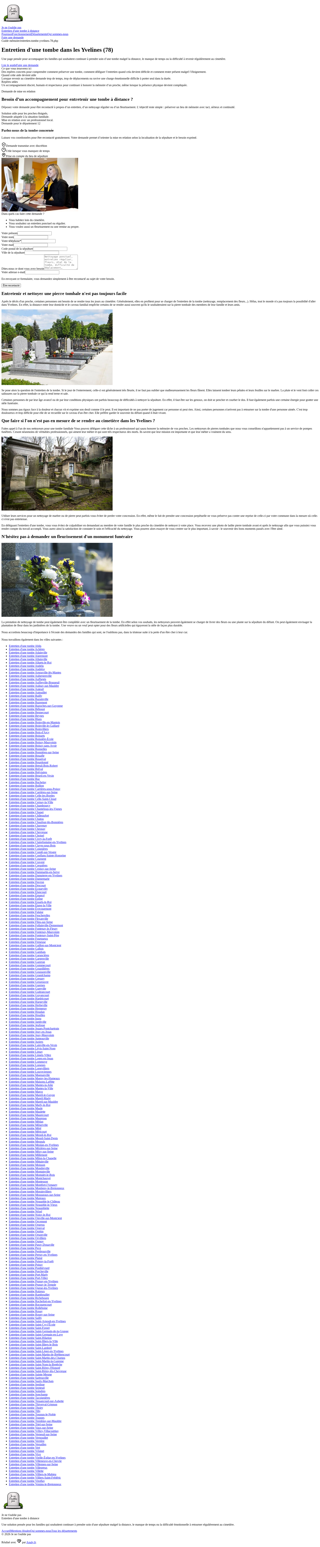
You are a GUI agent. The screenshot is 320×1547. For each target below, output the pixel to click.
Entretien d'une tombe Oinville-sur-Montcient (35, 1218)
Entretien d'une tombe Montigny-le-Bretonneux (36, 1188)
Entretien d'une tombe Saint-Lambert (30, 1347)
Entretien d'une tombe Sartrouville (29, 1377)
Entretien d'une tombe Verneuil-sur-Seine (33, 1434)
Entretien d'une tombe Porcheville (28, 1271)
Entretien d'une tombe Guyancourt (29, 995)
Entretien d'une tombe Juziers (26, 1041)
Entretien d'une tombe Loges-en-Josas (31, 1058)
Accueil (6, 1530)
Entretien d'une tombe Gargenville (29, 958)
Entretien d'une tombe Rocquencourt (30, 1304)
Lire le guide (8, 65)
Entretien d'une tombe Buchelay (27, 782)
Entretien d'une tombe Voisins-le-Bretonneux (35, 1484)
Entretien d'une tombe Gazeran (27, 962)
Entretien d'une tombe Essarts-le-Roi (30, 902)
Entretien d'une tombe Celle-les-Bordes (32, 795)
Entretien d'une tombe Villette (26, 1471)
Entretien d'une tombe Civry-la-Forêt (30, 838)
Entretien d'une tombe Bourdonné (28, 762)
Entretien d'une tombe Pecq (25, 1248)
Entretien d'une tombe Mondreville (29, 1168)
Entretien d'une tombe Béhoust (27, 709)
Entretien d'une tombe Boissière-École (31, 739)
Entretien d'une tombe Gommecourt (30, 965)
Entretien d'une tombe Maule (26, 1108)
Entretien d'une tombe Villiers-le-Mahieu (32, 1474)
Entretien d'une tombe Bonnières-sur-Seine (34, 752)
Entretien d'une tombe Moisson (27, 1164)
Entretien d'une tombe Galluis (26, 948)
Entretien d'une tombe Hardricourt (29, 998)
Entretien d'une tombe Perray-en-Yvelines (33, 1254)
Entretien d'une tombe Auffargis (27, 679)
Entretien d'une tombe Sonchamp (28, 1394)
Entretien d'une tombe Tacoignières (29, 1397)
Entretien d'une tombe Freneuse (27, 942)
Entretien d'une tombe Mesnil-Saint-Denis (33, 1138)
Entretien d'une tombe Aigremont (28, 655)
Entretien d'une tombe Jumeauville (29, 1038)
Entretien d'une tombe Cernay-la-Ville (31, 802)
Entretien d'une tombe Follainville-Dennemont (36, 925)
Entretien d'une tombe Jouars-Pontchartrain (34, 1028)
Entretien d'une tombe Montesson (28, 1181)
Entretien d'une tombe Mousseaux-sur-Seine (34, 1194)
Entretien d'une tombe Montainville (29, 1171)
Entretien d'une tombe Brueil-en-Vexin (31, 775)
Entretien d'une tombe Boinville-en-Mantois (34, 722)
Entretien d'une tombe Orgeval (27, 1228)
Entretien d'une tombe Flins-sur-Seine (31, 922)
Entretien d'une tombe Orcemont (28, 1221)
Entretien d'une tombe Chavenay (28, 825)
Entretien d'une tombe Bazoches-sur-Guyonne (36, 705)
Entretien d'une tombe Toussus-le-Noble (32, 1414)
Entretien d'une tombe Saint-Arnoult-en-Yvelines (37, 1321)
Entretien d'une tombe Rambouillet (29, 1294)
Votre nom (7, 237)
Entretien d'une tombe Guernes (27, 985)
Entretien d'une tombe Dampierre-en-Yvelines (35, 875)
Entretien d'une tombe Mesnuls (27, 1141)
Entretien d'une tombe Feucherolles (29, 915)
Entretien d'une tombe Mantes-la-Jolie (31, 1085)
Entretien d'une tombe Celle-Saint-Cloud (32, 798)
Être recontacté (11, 285)
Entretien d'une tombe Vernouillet (28, 1437)
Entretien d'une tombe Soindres (27, 1391)
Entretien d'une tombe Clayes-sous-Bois (32, 845)
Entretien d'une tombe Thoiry (26, 1407)
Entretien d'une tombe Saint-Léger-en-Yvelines (36, 1351)
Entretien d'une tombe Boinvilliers (29, 729)
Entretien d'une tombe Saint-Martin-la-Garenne (36, 1361)
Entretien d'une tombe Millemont (28, 1154)
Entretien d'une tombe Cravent (26, 862)
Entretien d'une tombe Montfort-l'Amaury (33, 1184)
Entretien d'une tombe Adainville (28, 652)
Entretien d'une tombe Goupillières (29, 968)
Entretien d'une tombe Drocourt (27, 885)
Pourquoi (6, 34)
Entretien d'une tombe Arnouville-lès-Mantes (35, 672)
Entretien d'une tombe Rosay (26, 1311)
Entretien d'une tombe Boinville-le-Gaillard (34, 725)
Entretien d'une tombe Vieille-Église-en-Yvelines (37, 1457)
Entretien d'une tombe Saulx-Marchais (31, 1381)
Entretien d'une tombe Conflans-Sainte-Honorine (37, 855)
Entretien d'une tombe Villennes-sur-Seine (33, 1464)
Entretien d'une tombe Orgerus (27, 1224)
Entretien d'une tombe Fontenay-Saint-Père (34, 935)
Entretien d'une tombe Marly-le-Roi (29, 1105)
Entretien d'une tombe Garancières (29, 955)
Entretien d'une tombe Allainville (28, 659)
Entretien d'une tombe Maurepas (28, 1118)
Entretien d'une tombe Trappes (26, 1417)
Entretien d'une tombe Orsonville (28, 1234)
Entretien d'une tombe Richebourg (29, 1298)
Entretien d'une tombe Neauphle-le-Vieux (33, 1204)
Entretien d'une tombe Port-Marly (28, 1274)
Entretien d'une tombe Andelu (26, 665)
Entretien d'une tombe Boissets (27, 735)
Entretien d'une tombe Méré (25, 1128)
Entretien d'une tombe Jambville (27, 1021)
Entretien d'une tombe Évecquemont (30, 908)
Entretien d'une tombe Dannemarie (29, 878)
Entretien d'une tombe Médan (26, 1121)
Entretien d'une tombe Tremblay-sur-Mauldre (35, 1421)
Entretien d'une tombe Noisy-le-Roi (29, 1214)
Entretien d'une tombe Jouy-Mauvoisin (31, 1035)
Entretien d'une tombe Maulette (27, 1111)
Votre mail (7, 244)
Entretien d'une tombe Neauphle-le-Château (34, 1201)
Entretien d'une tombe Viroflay (27, 1480)
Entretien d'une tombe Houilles (27, 1015)
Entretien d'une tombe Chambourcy (29, 805)
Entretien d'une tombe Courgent (27, 858)
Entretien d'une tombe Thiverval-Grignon (33, 1404)
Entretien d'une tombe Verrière (26, 1441)
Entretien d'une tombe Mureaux (27, 1198)
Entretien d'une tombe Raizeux (27, 1291)
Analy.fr (31, 1542)
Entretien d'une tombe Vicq (25, 1454)
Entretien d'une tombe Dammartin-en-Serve (34, 872)
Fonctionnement (21, 34)
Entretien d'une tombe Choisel (26, 835)
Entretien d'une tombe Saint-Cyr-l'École (32, 1324)
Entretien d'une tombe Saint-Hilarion (30, 1337)
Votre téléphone (11, 240)
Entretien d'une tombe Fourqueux (28, 938)
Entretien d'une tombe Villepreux (28, 1467)
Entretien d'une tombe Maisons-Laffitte (31, 1081)
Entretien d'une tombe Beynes (26, 715)
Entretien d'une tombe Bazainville (28, 699)
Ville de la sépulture (13, 252)
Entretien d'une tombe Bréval (26, 769)
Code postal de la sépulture (17, 248)
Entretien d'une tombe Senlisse (27, 1384)
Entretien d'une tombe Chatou (26, 818)
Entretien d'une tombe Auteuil (26, 689)
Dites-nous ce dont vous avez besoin (22, 268)
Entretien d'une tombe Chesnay (27, 828)
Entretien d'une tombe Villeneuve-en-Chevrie (35, 1461)
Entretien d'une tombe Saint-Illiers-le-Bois (33, 1344)
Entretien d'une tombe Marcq (26, 1091)
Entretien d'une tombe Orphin (26, 1231)
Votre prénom (9, 233)
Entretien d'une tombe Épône (26, 898)
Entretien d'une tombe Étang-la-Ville (30, 905)
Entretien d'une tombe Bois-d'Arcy (29, 732)
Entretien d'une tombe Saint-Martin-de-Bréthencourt (39, 1354)
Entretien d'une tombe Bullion (26, 785)
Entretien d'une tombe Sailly (25, 1317)
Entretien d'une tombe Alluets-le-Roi (30, 662)
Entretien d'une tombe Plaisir (25, 1258)
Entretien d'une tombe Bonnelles (28, 749)
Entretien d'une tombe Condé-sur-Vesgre (32, 852)
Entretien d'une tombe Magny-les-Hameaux (34, 1078)
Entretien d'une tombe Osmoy (26, 1241)
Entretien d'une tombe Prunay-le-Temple (32, 1284)
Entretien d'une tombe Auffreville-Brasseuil (34, 682)
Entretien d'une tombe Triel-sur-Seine (30, 1424)
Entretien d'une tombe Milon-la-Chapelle (32, 1158)
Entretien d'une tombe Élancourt (27, 892)
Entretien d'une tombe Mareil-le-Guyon (32, 1095)
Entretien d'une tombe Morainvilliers (30, 1191)
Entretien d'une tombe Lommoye (28, 1061)
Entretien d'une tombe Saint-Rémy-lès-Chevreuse (37, 1371)
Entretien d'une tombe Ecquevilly (28, 888)
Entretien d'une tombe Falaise (26, 912)
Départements (39, 34)
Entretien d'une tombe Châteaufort (29, 815)
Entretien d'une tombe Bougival (27, 759)
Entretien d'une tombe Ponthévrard (29, 1268)
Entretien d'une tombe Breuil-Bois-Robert (33, 765)
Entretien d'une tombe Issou (25, 1018)
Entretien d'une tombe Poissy (26, 1264)
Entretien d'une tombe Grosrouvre (29, 981)
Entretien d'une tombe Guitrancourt (29, 991)
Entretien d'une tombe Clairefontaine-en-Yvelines (37, 842)
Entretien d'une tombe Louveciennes (30, 1071)
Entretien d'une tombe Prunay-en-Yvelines (33, 1281)
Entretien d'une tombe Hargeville (28, 1001)
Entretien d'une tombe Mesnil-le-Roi (30, 1134)
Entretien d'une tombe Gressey (27, 978)
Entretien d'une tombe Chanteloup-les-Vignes (35, 808)
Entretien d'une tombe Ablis (25, 645)
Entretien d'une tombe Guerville (27, 988)
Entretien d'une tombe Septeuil (27, 1387)
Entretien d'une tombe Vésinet (26, 1451)
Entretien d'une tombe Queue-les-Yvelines (33, 1288)
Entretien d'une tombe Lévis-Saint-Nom (32, 1048)
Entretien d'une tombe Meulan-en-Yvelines (34, 1144)
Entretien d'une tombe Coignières (28, 848)
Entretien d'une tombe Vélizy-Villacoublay (34, 1431)
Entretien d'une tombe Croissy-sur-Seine (32, 868)
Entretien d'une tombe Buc (24, 779)
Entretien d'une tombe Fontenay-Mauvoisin (34, 932)
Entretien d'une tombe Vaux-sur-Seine (31, 1427)
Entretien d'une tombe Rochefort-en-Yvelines (35, 1301)
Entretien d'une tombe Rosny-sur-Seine (32, 1314)
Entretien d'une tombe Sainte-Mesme (30, 1374)
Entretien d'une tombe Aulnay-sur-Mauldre (34, 685)
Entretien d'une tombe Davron (26, 882)
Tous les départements (64, 1530)
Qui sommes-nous (57, 34)
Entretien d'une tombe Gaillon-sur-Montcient (35, 945)
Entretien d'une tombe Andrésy (27, 669)
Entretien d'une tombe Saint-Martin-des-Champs (37, 1357)
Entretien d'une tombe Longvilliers (29, 1068)
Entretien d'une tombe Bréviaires (28, 772)
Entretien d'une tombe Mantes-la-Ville (31, 1088)
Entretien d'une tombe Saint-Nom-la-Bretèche (35, 1364)
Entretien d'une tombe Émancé (27, 895)
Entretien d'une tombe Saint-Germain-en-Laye (36, 1334)
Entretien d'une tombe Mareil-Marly (30, 1098)
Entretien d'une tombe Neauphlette (29, 1208)
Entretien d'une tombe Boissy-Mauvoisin (32, 742)
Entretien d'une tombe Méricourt (28, 1131)
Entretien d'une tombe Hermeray (28, 1008)
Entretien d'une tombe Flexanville (28, 918)
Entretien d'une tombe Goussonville (30, 971)
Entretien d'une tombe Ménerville (28, 1125)
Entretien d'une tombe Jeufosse (27, 1025)
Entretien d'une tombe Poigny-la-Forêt (31, 1261)
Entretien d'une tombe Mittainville (29, 1161)
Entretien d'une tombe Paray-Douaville (31, 1244)
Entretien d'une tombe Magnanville (29, 1075)
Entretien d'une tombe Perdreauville (30, 1251)
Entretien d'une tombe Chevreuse (28, 832)
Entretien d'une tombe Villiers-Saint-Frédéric (35, 1477)
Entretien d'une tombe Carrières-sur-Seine (33, 792)
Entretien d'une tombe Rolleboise (28, 1307)
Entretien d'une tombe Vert (24, 1447)
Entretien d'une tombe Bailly (25, 695)
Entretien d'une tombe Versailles (27, 1444)
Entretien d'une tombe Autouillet (28, 692)
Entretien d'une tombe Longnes (27, 1065)
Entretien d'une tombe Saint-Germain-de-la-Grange (39, 1331)
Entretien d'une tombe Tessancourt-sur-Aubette (36, 1401)
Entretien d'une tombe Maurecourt (29, 1115)
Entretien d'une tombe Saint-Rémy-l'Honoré (34, 1367)
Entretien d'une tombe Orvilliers (27, 1238)
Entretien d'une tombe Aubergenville (30, 675)
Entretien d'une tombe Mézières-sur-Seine (33, 1148)
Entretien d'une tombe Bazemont (28, 702)
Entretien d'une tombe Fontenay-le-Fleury (33, 928)
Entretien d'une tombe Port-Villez (28, 1278)
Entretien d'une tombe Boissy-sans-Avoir (33, 745)
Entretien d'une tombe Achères (27, 649)
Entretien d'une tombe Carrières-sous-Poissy (34, 789)
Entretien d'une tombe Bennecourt (29, 712)
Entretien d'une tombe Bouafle (26, 755)
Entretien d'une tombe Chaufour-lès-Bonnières (36, 822)
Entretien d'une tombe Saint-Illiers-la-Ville (33, 1341)
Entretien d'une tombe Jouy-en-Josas (30, 1031)
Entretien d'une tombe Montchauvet (30, 1178)
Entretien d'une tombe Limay (26, 1051)
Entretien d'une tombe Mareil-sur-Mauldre (33, 1101)
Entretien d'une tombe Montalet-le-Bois (32, 1174)
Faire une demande (12, 37)
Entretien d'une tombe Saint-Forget (29, 1327)
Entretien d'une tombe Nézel (25, 1211)
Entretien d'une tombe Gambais (27, 952)
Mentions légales (20, 1530)
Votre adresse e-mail (13, 272)
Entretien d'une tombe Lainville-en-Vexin (33, 1045)
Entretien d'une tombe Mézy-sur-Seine (31, 1151)
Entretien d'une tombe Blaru (25, 719)
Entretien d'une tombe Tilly (25, 1411)
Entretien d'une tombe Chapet (26, 812)
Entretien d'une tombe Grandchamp (29, 975)
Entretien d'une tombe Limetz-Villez (30, 1055)
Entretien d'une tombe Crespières (28, 865)
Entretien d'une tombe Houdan (27, 1011)
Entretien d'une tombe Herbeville (28, 1005)
